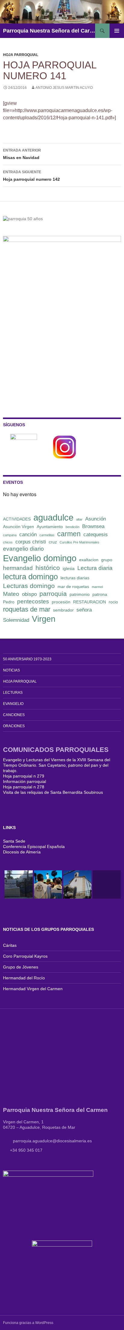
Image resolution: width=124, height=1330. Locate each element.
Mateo (11, 594)
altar (79, 519)
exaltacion (88, 559)
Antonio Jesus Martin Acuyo (64, 88)
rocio (113, 601)
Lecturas (13, 692)
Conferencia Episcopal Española (34, 846)
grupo (106, 559)
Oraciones (14, 726)
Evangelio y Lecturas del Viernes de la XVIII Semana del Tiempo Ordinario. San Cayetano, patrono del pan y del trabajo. (56, 765)
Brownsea (93, 526)
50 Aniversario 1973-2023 (27, 659)
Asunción (95, 519)
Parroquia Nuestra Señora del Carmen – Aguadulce (49, 31)
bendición (72, 527)
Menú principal (117, 30)
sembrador (63, 610)
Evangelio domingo (39, 558)
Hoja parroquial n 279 (23, 776)
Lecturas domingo (29, 585)
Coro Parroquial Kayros (25, 956)
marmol (97, 587)
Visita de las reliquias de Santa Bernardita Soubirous (53, 792)
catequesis (95, 534)
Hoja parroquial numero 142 (31, 176)
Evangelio (13, 704)
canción (28, 534)
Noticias (11, 670)
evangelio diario (23, 549)
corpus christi (30, 542)
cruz (53, 542)
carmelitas (46, 535)
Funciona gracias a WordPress (28, 1323)
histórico (48, 567)
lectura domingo (30, 576)
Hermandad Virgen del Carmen (33, 988)
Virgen (43, 619)
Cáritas (10, 945)
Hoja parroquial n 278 (23, 786)
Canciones (14, 715)
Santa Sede (14, 841)
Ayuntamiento (50, 526)
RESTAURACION (89, 601)
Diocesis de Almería (22, 852)
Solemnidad (16, 620)
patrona (99, 594)
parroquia (53, 593)
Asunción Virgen (18, 526)
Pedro (8, 601)
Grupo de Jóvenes (20, 967)
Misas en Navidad (22, 154)
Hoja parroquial (20, 55)
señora (84, 610)
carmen (69, 534)
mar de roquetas (73, 586)
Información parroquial (24, 781)
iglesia (69, 568)
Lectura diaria (95, 568)
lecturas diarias (74, 577)
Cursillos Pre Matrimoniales (79, 542)
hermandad (18, 568)
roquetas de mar (26, 609)
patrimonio (80, 594)
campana (10, 535)
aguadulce (53, 517)
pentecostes (33, 601)
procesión (61, 601)
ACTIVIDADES (17, 519)
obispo (29, 594)
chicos (8, 542)
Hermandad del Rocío (24, 977)
